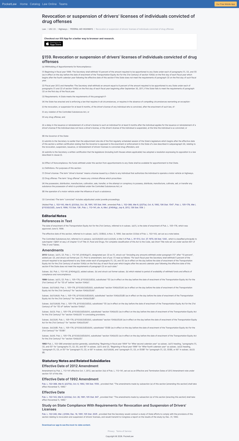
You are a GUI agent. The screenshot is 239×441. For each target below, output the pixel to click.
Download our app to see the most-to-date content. (66, 425)
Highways (63, 29)
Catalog (35, 4)
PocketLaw (9, 4)
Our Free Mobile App (225, 4)
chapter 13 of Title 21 (79, 242)
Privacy (111, 431)
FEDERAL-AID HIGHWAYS (81, 29)
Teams (63, 4)
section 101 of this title (52, 373)
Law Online (49, 4)
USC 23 (52, 29)
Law (44, 29)
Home (24, 4)
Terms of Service (123, 431)
